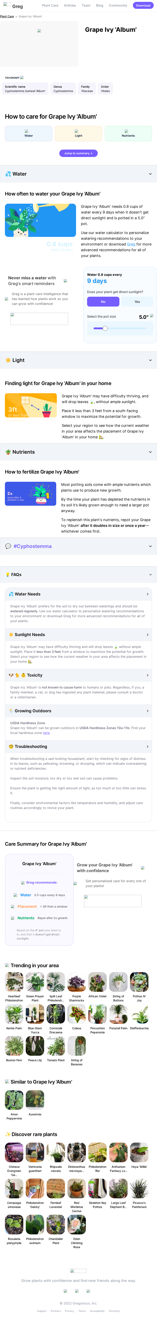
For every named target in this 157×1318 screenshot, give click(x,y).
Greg (131, 244)
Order (105, 86)
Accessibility (97, 1310)
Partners (56, 1310)
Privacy (69, 1310)
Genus (58, 86)
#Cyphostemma (33, 546)
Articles (70, 5)
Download (143, 5)
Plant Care (50, 5)
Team (86, 5)
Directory (114, 1310)
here (46, 733)
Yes (137, 302)
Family (85, 86)
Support (41, 1310)
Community (118, 5)
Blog (99, 5)
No (103, 302)
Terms (82, 1310)
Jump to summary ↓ (78, 153)
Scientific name (15, 86)
